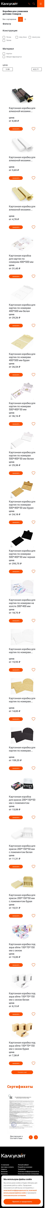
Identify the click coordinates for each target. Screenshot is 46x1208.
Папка (8, 40)
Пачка (8, 37)
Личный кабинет (23, 1165)
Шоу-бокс (23, 37)
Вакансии (4, 1171)
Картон (9, 53)
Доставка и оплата (7, 1167)
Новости (4, 1169)
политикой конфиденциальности (16, 1190)
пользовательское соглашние (15, 1195)
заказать (15, 129)
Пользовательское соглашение (28, 1174)
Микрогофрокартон (14, 57)
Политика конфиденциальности (28, 1171)
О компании (5, 1165)
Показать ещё (22, 1072)
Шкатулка (36, 37)
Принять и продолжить (22, 1202)
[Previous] (31, 1137)
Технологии (21, 1169)
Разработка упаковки (25, 1167)
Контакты (4, 1174)
